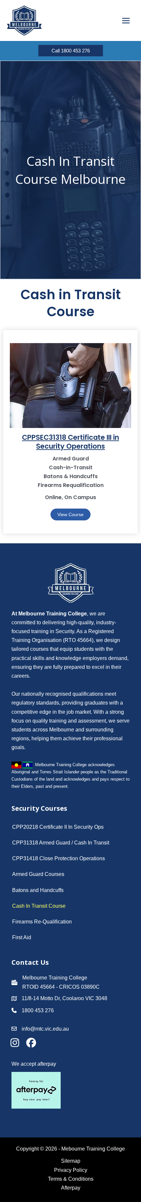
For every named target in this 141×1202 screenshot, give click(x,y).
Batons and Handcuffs (38, 890)
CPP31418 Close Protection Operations (58, 858)
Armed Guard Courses (38, 874)
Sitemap (70, 1161)
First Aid (21, 937)
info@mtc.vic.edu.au (45, 1029)
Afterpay (70, 1188)
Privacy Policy (70, 1170)
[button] (70, 50)
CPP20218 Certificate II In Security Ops (58, 827)
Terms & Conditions (70, 1179)
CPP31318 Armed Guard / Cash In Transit (60, 842)
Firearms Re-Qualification (42, 921)
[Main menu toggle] (125, 20)
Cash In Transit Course (39, 906)
